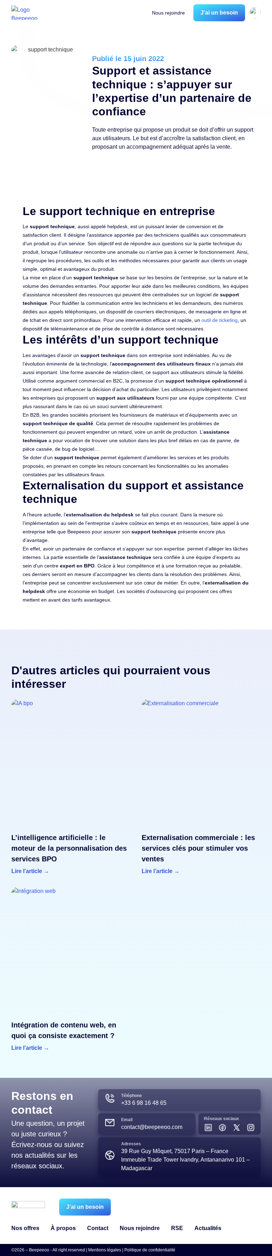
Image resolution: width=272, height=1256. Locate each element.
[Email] (109, 1122)
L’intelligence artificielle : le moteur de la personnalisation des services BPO (69, 848)
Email (126, 1119)
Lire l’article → (30, 871)
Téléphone (131, 1095)
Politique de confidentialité (149, 1249)
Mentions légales (104, 1249)
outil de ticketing (220, 320)
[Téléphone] (109, 1098)
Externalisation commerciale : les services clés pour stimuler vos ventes (198, 848)
